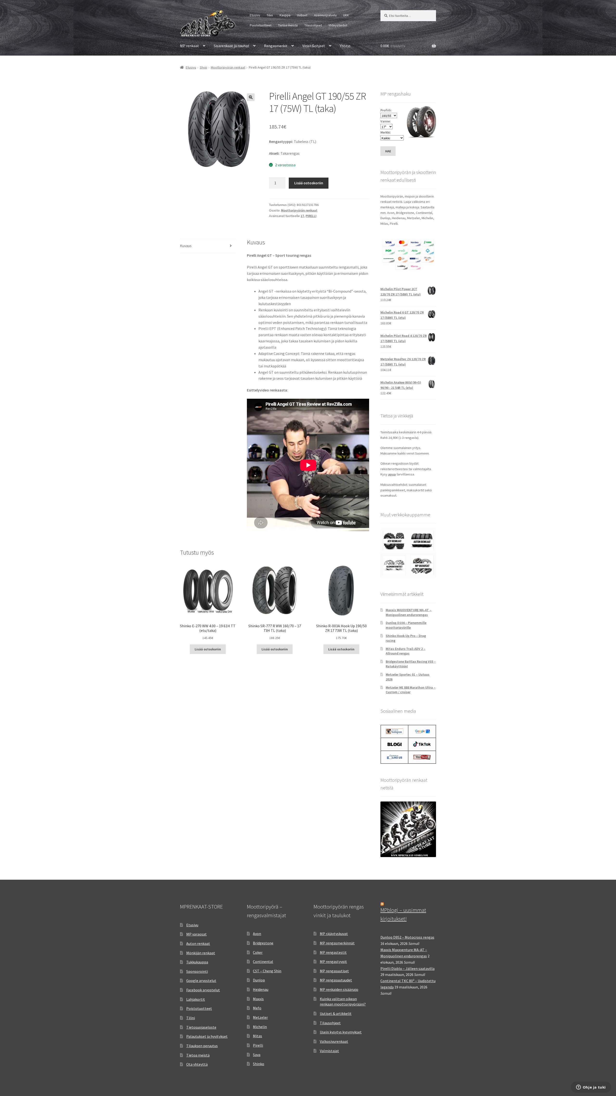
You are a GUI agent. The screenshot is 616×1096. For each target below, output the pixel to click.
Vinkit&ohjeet (313, 45)
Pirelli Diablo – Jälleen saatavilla (407, 968)
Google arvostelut (201, 980)
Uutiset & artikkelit (336, 1013)
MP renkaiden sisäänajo (339, 989)
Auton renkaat (198, 943)
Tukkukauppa (197, 962)
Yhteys (345, 45)
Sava (256, 1054)
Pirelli (258, 1045)
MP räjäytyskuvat (334, 933)
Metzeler (260, 1017)
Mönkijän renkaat (200, 952)
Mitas (257, 1035)
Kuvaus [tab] (186, 245)
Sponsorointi (197, 971)
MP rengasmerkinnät (337, 943)
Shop (203, 67)
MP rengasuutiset (334, 970)
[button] (251, 97)
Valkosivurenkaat (334, 1041)
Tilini (270, 15)
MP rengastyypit (333, 961)
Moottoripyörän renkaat (228, 67)
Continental (263, 961)
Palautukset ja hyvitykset (207, 1036)
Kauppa (285, 15)
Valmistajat (329, 1050)
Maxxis (258, 998)
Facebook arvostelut (203, 989)
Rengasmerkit (276, 45)
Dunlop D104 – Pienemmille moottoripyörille (406, 625)
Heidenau (260, 989)
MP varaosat (196, 934)
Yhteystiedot (337, 25)
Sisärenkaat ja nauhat (231, 45)
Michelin (260, 1026)
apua (392, 474)
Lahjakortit (195, 999)
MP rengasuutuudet (336, 980)
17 (302, 216)
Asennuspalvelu (325, 15)
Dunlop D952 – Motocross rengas (407, 937)
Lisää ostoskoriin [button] (208, 649)
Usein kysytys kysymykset (341, 1032)
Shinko (258, 1063)
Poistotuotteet (260, 25)
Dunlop (259, 980)
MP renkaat (189, 45)
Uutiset (302, 15)
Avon (257, 933)
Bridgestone (263, 943)
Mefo (257, 1008)
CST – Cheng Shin (267, 970)
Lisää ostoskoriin (308, 182)
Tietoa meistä (288, 25)
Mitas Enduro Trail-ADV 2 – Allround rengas (405, 651)
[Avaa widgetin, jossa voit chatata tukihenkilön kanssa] (591, 1088)
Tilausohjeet (313, 25)
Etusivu (255, 15)
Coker (258, 952)
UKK (346, 15)
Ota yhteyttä (197, 1064)
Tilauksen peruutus (202, 1045)
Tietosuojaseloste (201, 1027)
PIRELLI (311, 216)
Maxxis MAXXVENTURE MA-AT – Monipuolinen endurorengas (408, 612)
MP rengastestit (333, 952)
